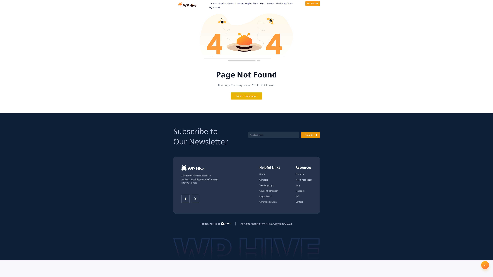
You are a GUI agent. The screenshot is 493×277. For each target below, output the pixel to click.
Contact (299, 201)
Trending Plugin (266, 185)
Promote (270, 3)
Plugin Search (265, 196)
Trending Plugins (226, 3)
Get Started (312, 3)
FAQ (297, 196)
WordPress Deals (284, 3)
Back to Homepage (246, 96)
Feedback (300, 190)
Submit (309, 135)
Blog (262, 3)
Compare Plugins (243, 3)
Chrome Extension (268, 201)
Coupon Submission (268, 190)
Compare (263, 179)
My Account (214, 7)
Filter (255, 3)
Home (213, 3)
